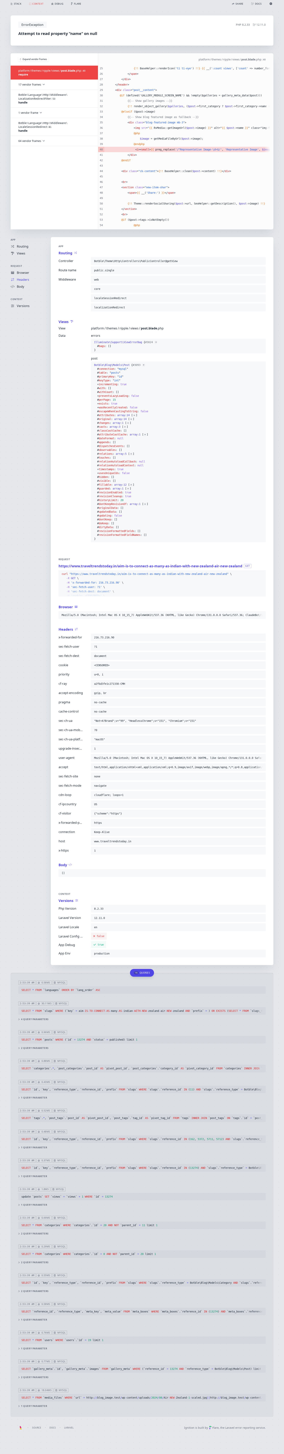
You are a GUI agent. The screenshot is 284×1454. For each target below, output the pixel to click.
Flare (215, 1427)
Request (16, 266)
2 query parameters (35, 1048)
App (13, 239)
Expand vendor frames (35, 59)
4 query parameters (35, 1019)
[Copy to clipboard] (261, 261)
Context (16, 299)
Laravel (69, 1427)
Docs (52, 1427)
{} (125, 346)
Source (36, 1427)
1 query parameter (34, 1097)
